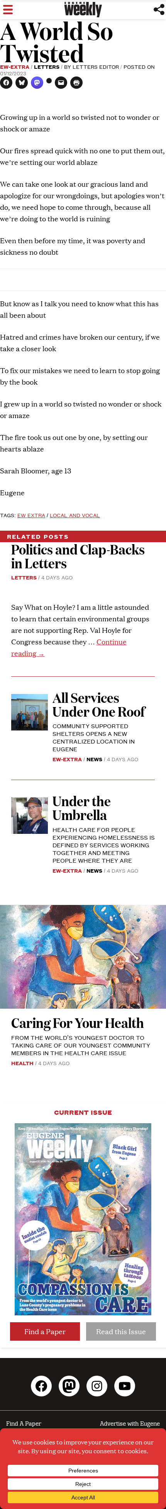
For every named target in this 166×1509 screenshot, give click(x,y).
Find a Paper (45, 1331)
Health (22, 1063)
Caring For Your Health (77, 1022)
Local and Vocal (75, 515)
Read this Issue (121, 1331)
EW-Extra (14, 66)
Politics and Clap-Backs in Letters (78, 556)
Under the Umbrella (82, 807)
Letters (46, 66)
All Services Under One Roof (99, 704)
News (94, 759)
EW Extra (31, 515)
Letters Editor (96, 66)
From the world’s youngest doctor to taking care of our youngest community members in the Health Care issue (80, 1045)
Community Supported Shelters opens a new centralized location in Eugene (94, 737)
